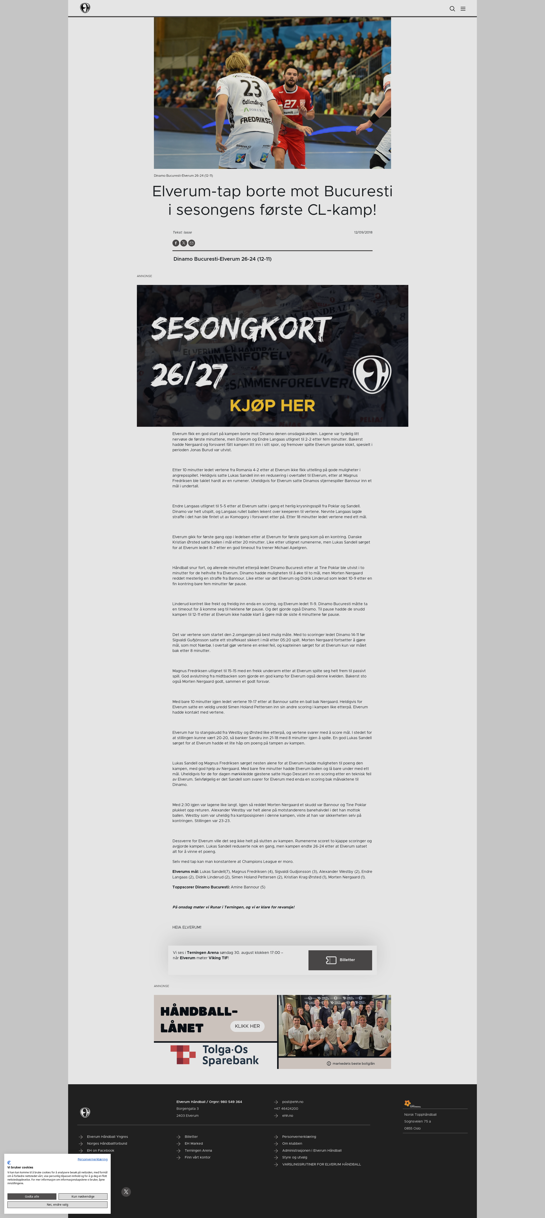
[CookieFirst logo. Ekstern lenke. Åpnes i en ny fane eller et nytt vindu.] (9, 1163)
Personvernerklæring (93, 1159)
